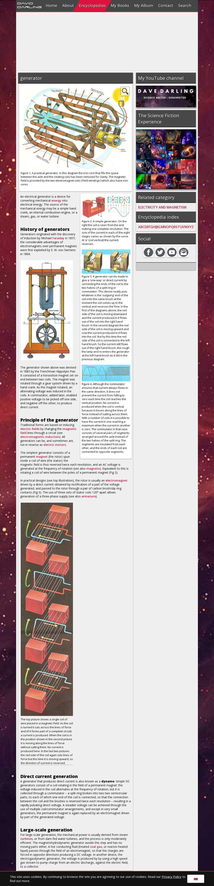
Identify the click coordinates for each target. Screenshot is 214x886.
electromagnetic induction (39, 437)
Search (184, 5)
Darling (29, 7)
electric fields (29, 429)
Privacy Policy (171, 877)
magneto (93, 468)
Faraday (58, 238)
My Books (120, 5)
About (68, 5)
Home (51, 5)
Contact (165, 5)
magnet (42, 457)
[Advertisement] (107, 41)
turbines (26, 839)
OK (196, 879)
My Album (143, 5)
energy (56, 200)
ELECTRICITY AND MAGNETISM (162, 207)
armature (89, 496)
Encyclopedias (92, 5)
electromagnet (116, 480)
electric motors (54, 445)
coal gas (96, 847)
